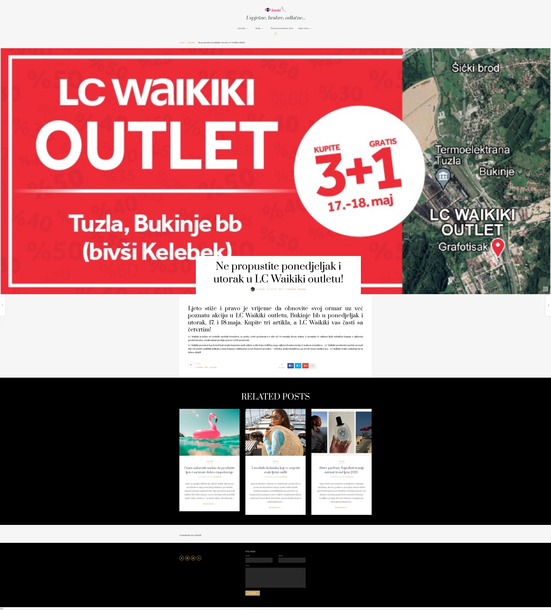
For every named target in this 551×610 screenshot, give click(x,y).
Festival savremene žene (282, 28)
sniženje (213, 367)
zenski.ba (217, 477)
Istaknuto (291, 289)
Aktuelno (191, 42)
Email (280, 556)
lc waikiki (199, 367)
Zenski (262, 289)
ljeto (206, 367)
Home (182, 42)
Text (247, 566)
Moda (258, 28)
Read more (209, 504)
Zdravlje (209, 461)
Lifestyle (241, 28)
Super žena (303, 28)
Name (247, 556)
